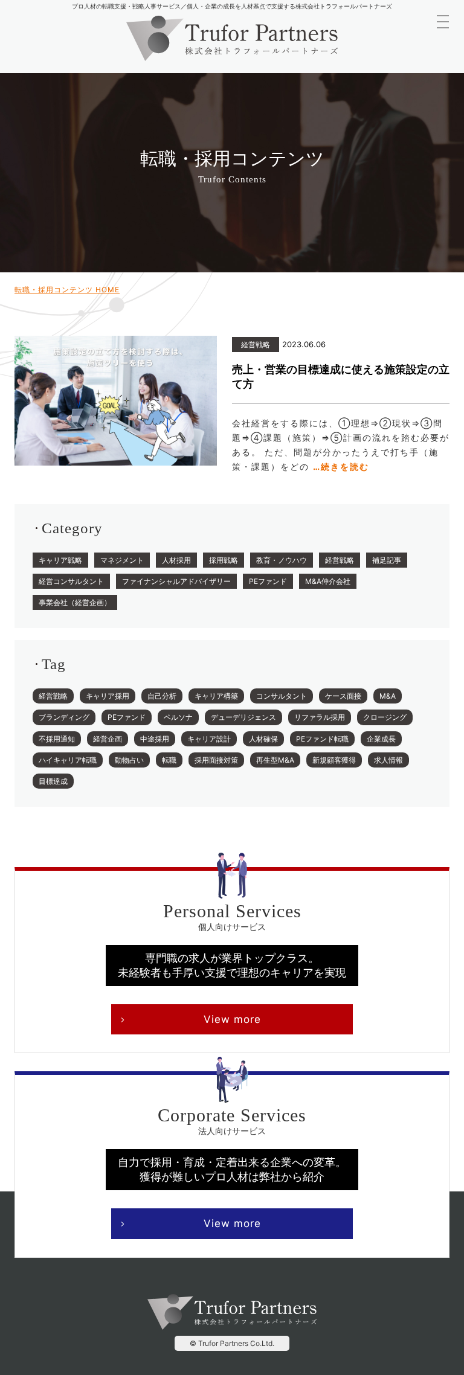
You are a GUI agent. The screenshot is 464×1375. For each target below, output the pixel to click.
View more (232, 1019)
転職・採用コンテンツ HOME (67, 289)
